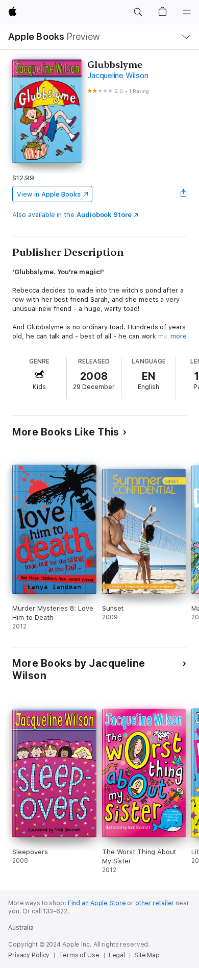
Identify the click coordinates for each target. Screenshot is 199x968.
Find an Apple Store (97, 903)
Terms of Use (79, 955)
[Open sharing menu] (183, 194)
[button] (138, 12)
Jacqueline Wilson (117, 75)
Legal (117, 955)
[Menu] (187, 12)
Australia (21, 927)
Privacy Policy (28, 955)
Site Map (147, 955)
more (178, 336)
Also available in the (72, 215)
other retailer (154, 903)
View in (49, 194)
